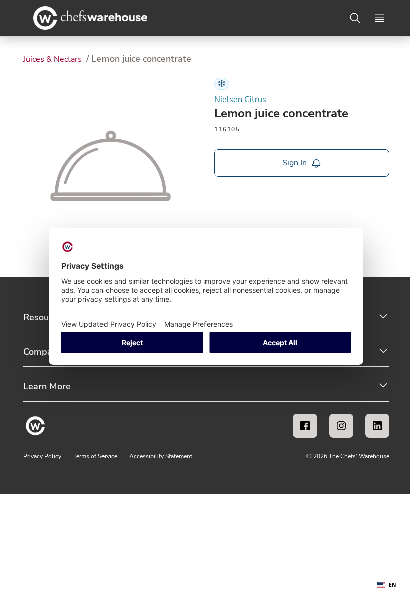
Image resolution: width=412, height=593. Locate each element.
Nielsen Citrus (240, 99)
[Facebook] (305, 426)
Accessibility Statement (160, 456)
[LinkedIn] (377, 426)
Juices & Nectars (53, 59)
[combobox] (387, 585)
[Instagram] (341, 426)
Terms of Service (95, 456)
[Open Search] (355, 18)
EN (392, 584)
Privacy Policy (42, 456)
